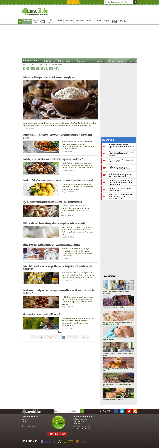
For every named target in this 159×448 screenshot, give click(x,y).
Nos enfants (68, 21)
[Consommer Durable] (65, 442)
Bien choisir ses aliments (116, 61)
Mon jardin (59, 21)
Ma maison (51, 21)
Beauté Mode (35, 21)
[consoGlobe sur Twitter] (122, 411)
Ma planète (79, 21)
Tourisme (89, 21)
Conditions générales (29, 426)
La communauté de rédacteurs (83, 417)
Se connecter (73, 2)
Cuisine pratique (98, 61)
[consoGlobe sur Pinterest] (129, 411)
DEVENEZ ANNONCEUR (57, 434)
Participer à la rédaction (80, 419)
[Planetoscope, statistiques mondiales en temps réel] (48, 442)
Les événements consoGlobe (82, 428)
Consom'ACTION (114, 21)
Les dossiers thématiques (81, 426)
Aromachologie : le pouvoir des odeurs (114, 307)
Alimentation (27, 21)
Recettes (49, 61)
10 (77, 338)
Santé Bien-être (43, 21)
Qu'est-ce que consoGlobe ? (30, 417)
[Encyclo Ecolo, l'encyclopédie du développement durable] (82, 442)
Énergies (106, 21)
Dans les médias (78, 421)
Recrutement (77, 424)
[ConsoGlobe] (35, 11)
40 (84, 338)
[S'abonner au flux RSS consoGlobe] (135, 411)
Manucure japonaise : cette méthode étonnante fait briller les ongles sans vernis (117, 323)
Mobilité (98, 21)
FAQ (23, 424)
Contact (24, 421)
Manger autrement (82, 61)
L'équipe (24, 419)
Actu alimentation (135, 61)
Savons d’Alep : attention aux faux (113, 400)
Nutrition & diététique (64, 61)
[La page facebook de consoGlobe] (116, 411)
